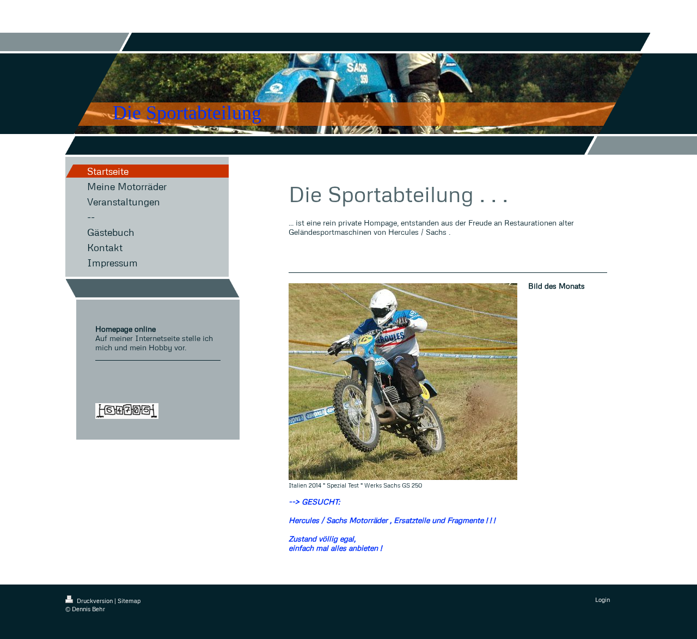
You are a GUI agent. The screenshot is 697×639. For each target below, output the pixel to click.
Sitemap (129, 600)
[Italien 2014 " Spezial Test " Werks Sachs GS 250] (403, 381)
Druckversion (94, 600)
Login (602, 599)
